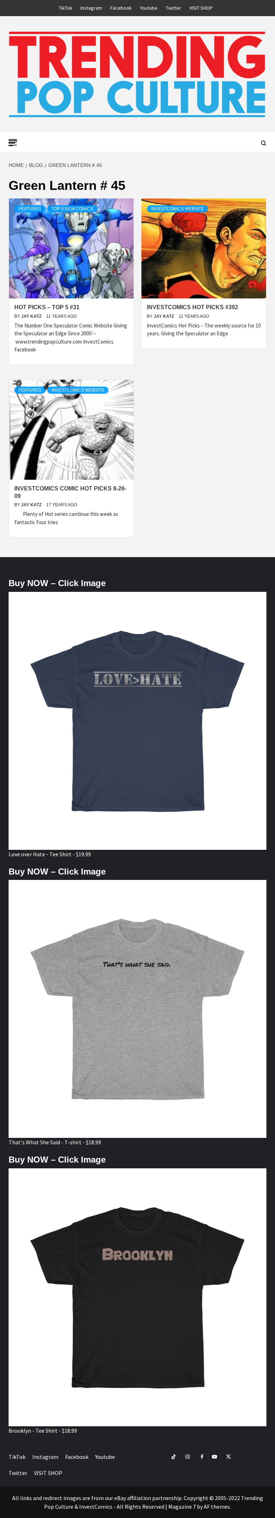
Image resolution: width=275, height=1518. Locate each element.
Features (30, 208)
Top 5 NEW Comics (72, 208)
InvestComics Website (177, 208)
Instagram (91, 8)
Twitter (173, 8)
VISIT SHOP (201, 8)
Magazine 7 (182, 1506)
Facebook (121, 8)
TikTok (65, 8)
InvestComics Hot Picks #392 (192, 307)
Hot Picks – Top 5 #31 (46, 307)
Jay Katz (32, 316)
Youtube (149, 8)
